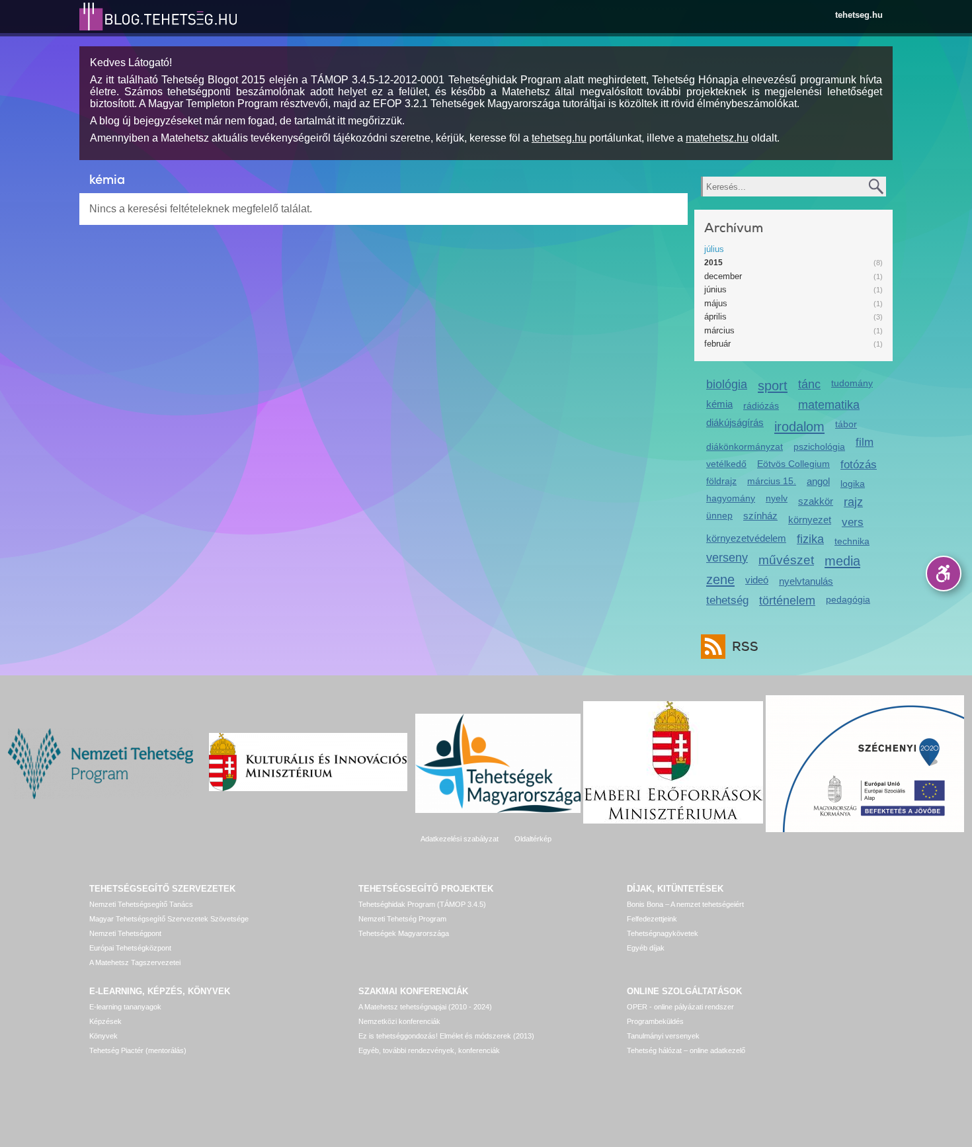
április (715, 316)
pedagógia (848, 599)
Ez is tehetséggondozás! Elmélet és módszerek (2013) (446, 1036)
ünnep (719, 515)
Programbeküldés (655, 1021)
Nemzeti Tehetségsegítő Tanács (141, 904)
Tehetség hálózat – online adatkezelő (686, 1050)
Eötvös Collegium (793, 463)
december (723, 276)
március (719, 330)
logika (852, 483)
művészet (786, 560)
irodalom (799, 426)
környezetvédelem (746, 538)
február (717, 344)
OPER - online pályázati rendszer (680, 1007)
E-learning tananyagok (125, 1007)
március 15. (771, 481)
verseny (727, 557)
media (842, 560)
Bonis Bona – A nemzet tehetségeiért (685, 904)
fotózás (858, 464)
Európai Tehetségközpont (130, 948)
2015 (713, 263)
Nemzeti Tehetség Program (402, 919)
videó (756, 579)
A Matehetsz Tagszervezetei (135, 962)
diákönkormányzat (744, 446)
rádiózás (761, 405)
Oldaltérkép (532, 839)
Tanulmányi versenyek (663, 1036)
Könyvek (103, 1036)
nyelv (777, 498)
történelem (787, 600)
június (715, 289)
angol (818, 481)
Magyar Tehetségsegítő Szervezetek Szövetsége (169, 919)
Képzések (105, 1021)
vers (853, 522)
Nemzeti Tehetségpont (125, 933)
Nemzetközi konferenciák (399, 1021)
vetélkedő (726, 463)
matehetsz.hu (717, 138)
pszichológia (819, 446)
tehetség (727, 600)
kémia (719, 403)
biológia (726, 384)
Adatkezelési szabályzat (460, 839)
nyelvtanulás (806, 581)
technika (852, 541)
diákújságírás (735, 422)
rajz (853, 502)
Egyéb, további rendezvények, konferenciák (429, 1050)
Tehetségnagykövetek (662, 933)
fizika (810, 539)
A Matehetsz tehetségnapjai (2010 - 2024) (425, 1007)
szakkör (815, 501)
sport (773, 385)
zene (720, 579)
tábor (846, 424)
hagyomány (730, 498)
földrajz (721, 481)
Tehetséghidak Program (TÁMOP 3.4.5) (422, 904)
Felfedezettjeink (652, 919)
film (864, 442)
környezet (809, 519)
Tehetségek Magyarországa (403, 933)
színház (760, 515)
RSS (745, 646)
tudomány (852, 383)
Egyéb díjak (646, 948)
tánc (809, 384)
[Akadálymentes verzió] (943, 573)
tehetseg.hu (859, 15)
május (715, 303)
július (714, 249)
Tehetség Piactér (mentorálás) (137, 1050)
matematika (829, 404)
